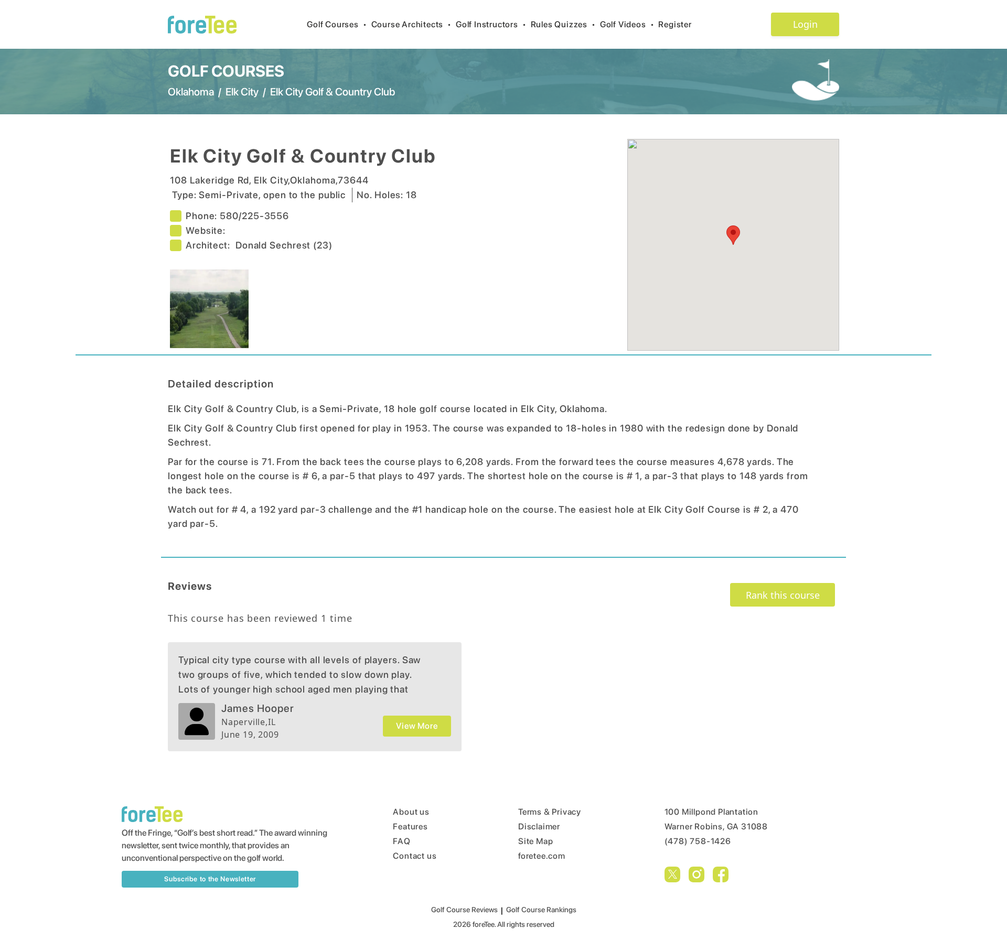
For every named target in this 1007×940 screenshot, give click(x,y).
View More (416, 726)
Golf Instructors (491, 24)
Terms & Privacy (549, 812)
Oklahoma (191, 91)
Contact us (414, 856)
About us (411, 812)
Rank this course (783, 595)
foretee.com (541, 856)
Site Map (535, 841)
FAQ (401, 841)
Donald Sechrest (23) (284, 245)
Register (674, 24)
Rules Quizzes (563, 24)
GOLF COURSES (226, 70)
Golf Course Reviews (464, 909)
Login (805, 24)
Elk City (242, 91)
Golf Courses (337, 24)
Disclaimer (539, 826)
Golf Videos (627, 24)
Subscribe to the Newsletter (210, 879)
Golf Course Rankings (541, 909)
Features (410, 826)
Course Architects (411, 24)
